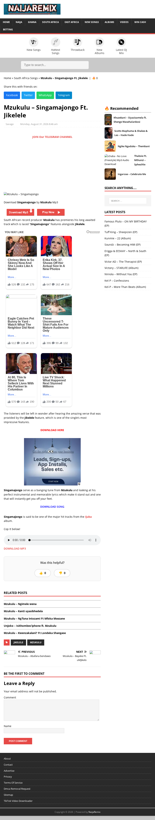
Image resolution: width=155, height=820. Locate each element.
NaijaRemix (94, 812)
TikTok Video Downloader (18, 801)
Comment (10, 697)
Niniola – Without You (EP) (121, 274)
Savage (10, 124)
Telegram (64, 95)
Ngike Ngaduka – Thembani (134, 146)
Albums (109, 22)
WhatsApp (45, 95)
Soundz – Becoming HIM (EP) (122, 244)
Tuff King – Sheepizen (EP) (121, 232)
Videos (124, 22)
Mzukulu (35, 642)
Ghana (32, 22)
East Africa (72, 22)
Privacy (8, 776)
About (7, 758)
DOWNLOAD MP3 (15, 548)
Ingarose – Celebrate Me (132, 174)
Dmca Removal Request (17, 788)
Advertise (9, 770)
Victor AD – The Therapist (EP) (123, 261)
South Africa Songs (26, 78)
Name (7, 726)
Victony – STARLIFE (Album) (121, 268)
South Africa (50, 22)
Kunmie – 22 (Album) (118, 238)
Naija (19, 22)
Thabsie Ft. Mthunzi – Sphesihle (140, 160)
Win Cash (140, 22)
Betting (8, 29)
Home (6, 22)
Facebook (12, 95)
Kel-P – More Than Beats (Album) (125, 287)
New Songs (92, 22)
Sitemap (8, 794)
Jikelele (18, 642)
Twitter (28, 95)
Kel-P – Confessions (117, 280)
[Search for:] (128, 201)
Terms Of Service (13, 782)
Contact (8, 764)
